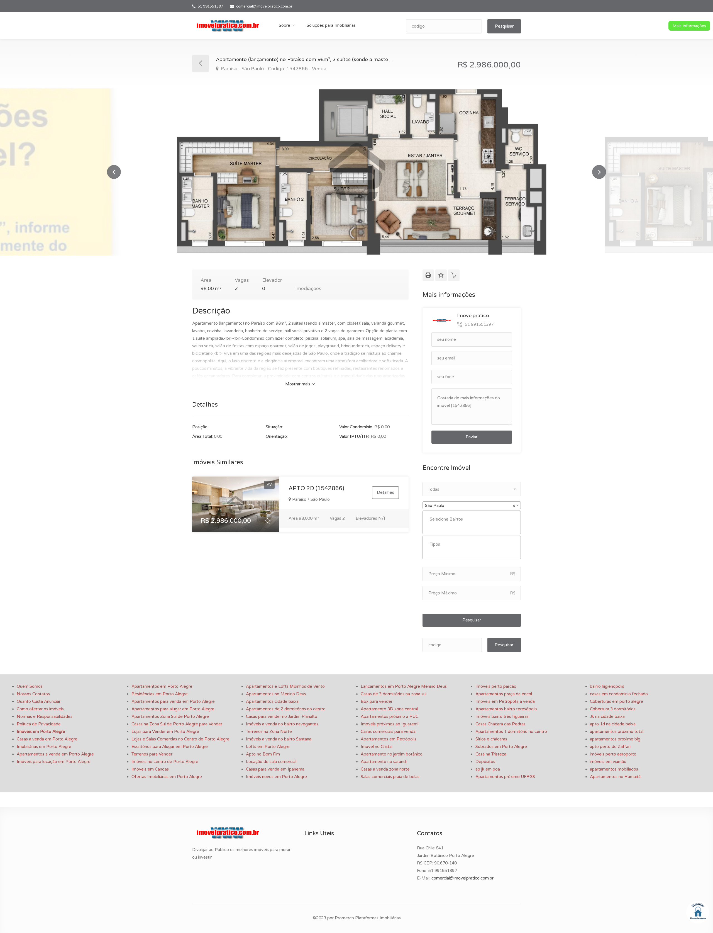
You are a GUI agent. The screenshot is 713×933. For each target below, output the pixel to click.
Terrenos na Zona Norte (269, 731)
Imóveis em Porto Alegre (41, 731)
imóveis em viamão (608, 761)
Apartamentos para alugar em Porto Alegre (172, 708)
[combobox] (472, 505)
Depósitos (485, 761)
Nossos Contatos (33, 693)
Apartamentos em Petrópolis (388, 739)
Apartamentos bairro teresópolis (506, 708)
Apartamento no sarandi (384, 761)
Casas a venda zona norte (385, 769)
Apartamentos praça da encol (503, 693)
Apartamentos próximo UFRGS (505, 776)
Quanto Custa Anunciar (38, 701)
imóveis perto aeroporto (613, 754)
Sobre (284, 25)
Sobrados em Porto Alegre (501, 746)
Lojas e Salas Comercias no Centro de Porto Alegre (180, 739)
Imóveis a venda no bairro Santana (278, 739)
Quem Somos (30, 686)
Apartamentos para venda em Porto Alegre (173, 701)
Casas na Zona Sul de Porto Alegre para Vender (176, 724)
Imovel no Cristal (376, 746)
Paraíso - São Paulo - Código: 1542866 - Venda (272, 69)
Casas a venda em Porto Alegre (47, 739)
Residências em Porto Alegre (159, 693)
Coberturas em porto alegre (616, 701)
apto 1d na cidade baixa (613, 724)
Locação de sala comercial (271, 761)
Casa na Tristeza (490, 754)
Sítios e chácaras (491, 739)
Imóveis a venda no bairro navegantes (282, 724)
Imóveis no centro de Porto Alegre (164, 761)
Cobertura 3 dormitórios (613, 708)
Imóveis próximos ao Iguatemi (389, 724)
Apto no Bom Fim (263, 754)
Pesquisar (504, 26)
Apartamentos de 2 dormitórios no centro (286, 708)
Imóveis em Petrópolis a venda (505, 701)
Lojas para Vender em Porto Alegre (165, 731)
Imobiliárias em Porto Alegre (44, 746)
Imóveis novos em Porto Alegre (276, 776)
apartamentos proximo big (615, 739)
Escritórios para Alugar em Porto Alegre (169, 746)
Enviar (471, 436)
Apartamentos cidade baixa (272, 701)
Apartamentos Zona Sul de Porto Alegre (170, 716)
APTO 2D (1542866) (316, 488)
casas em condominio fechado (619, 693)
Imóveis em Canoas (150, 769)
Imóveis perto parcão (495, 686)
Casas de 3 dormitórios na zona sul (393, 693)
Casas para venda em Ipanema (275, 769)
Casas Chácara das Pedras (500, 724)
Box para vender (376, 701)
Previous (114, 172)
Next (599, 172)
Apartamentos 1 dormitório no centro (511, 731)
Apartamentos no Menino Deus (276, 693)
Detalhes (385, 492)
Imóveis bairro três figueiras (502, 716)
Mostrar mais (298, 384)
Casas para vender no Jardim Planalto (281, 716)
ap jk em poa (487, 769)
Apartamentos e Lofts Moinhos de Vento (285, 686)
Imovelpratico (473, 315)
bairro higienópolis (607, 686)
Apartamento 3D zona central (389, 708)
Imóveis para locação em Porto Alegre (54, 761)
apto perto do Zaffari (610, 746)
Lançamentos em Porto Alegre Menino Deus (404, 686)
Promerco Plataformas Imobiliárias (368, 917)
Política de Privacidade (39, 724)
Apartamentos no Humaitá (615, 776)
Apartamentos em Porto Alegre (161, 686)
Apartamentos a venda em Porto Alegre (55, 754)
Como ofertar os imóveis (40, 708)
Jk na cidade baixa (607, 716)
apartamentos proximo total (616, 731)
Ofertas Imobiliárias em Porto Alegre (166, 776)
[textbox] (473, 519)
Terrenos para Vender (151, 754)
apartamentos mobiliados (614, 769)
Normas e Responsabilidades (44, 716)
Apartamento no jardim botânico (392, 754)
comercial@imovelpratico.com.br (264, 6)
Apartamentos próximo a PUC (389, 716)
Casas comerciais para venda (388, 731)
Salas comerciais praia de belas (390, 776)
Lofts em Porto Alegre (268, 746)
